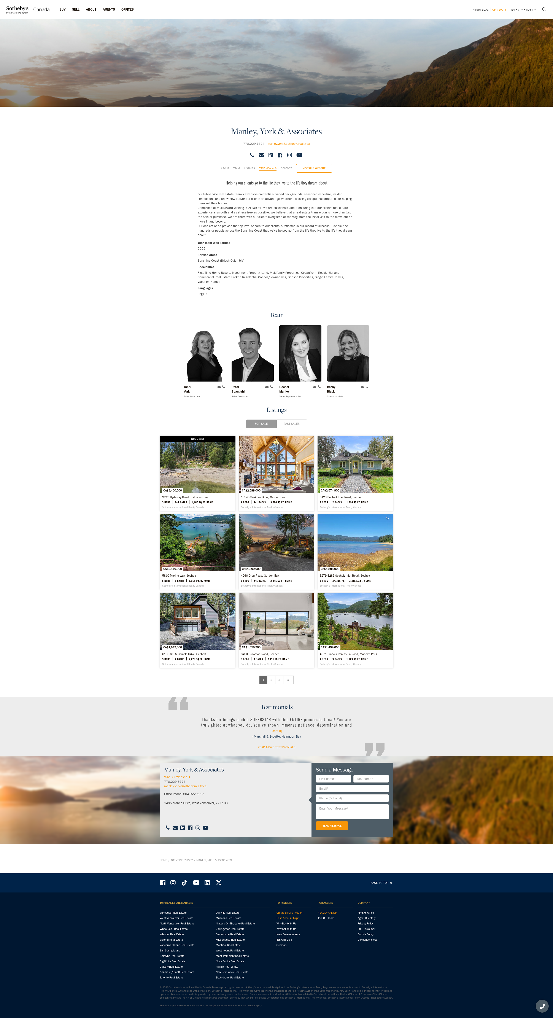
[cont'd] (277, 731)
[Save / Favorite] (310, 439)
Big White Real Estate (172, 961)
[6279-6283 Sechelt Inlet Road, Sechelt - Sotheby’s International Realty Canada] (355, 552)
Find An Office (366, 912)
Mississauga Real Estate (230, 939)
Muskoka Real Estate (228, 918)
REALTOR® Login (327, 912)
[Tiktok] (184, 882)
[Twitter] (219, 882)
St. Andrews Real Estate (230, 977)
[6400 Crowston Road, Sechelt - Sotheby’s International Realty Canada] (276, 630)
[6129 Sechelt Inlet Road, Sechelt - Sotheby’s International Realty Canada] (355, 473)
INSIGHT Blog (480, 9)
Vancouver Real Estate (173, 912)
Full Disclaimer (366, 929)
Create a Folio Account (289, 912)
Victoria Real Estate (171, 939)
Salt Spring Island (170, 950)
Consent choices (367, 939)
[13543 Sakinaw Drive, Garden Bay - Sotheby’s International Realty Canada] (276, 473)
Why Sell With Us (286, 929)
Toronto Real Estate (171, 977)
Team (236, 168)
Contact (286, 168)
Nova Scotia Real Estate (230, 961)
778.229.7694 (253, 144)
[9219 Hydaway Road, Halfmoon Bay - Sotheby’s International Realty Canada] (197, 473)
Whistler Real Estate (172, 934)
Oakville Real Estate (228, 912)
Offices (127, 9)
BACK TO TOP (379, 883)
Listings (249, 168)
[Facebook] (163, 882)
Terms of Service (246, 1005)
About (225, 168)
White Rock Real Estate (174, 929)
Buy (62, 9)
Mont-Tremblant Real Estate (232, 956)
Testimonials (267, 168)
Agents (109, 9)
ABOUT (91, 9)
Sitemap (281, 945)
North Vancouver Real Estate (177, 923)
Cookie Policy (365, 934)
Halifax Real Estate (227, 966)
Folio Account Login (287, 918)
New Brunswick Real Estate (232, 972)
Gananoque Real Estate (230, 934)
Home (163, 860)
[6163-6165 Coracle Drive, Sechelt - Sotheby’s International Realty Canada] (197, 630)
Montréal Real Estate (228, 945)
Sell (75, 9)
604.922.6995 (193, 794)
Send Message (332, 825)
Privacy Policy (365, 923)
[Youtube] (196, 882)
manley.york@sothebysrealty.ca (288, 144)
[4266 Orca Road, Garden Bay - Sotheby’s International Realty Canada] (276, 552)
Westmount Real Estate (230, 950)
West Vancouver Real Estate (176, 918)
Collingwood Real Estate (230, 929)
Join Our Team (326, 918)
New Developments (288, 934)
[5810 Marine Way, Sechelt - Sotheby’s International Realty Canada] (197, 552)
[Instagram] (173, 882)
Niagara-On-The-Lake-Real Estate (235, 923)
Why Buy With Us (286, 923)
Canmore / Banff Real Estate (177, 972)
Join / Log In (499, 9)
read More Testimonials (277, 747)
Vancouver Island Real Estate (177, 945)
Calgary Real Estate (171, 966)
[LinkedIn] (207, 882)
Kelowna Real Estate (172, 956)
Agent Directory (182, 860)
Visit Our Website (314, 168)
